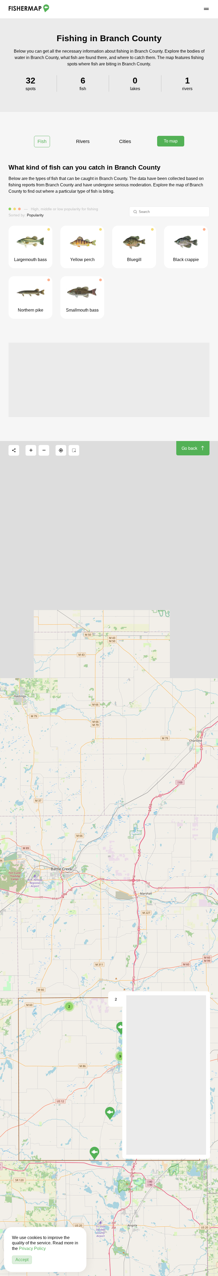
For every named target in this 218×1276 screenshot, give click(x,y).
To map (171, 141)
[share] (14, 450)
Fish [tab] (42, 141)
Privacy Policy (32, 1248)
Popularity (35, 215)
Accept (21, 1259)
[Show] (94, 1153)
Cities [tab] (125, 141)
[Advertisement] (109, 380)
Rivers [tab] (83, 141)
